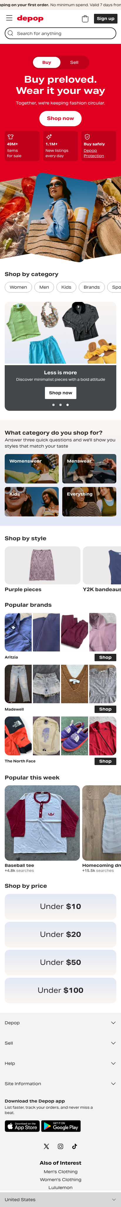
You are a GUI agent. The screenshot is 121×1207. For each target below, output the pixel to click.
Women (18, 287)
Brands (92, 287)
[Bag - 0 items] (85, 19)
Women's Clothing (60, 1179)
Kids (66, 287)
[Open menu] (9, 18)
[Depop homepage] (30, 18)
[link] (60, 907)
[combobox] (60, 33)
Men (44, 287)
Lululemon (60, 1187)
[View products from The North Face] (18, 735)
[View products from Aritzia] (18, 632)
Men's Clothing (61, 1171)
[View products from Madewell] (18, 684)
